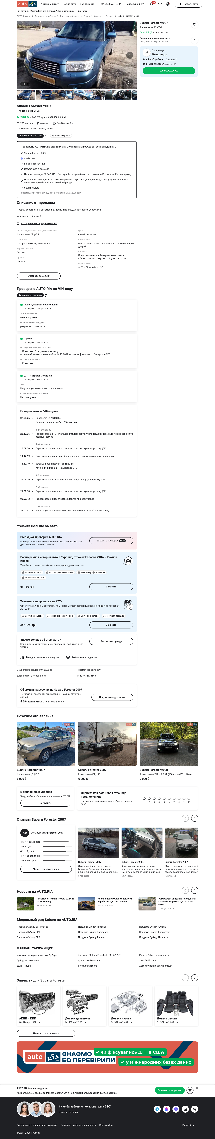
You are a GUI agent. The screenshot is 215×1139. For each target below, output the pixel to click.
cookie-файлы (42, 1093)
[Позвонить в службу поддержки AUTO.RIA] (194, 1109)
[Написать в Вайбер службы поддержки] (175, 1109)
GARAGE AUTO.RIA (111, 4)
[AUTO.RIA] (27, 4)
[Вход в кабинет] (168, 4)
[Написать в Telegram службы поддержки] (157, 1109)
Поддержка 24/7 (135, 4)
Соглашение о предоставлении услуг (37, 1125)
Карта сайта (106, 1125)
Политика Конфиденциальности (78, 1125)
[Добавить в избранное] (160, 4)
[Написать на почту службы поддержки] (185, 1109)
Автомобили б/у (50, 4)
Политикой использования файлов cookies (93, 1093)
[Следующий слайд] (129, 55)
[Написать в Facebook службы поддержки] (166, 1109)
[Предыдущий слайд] (23, 55)
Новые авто (69, 4)
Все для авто (87, 4)
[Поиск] (151, 4)
